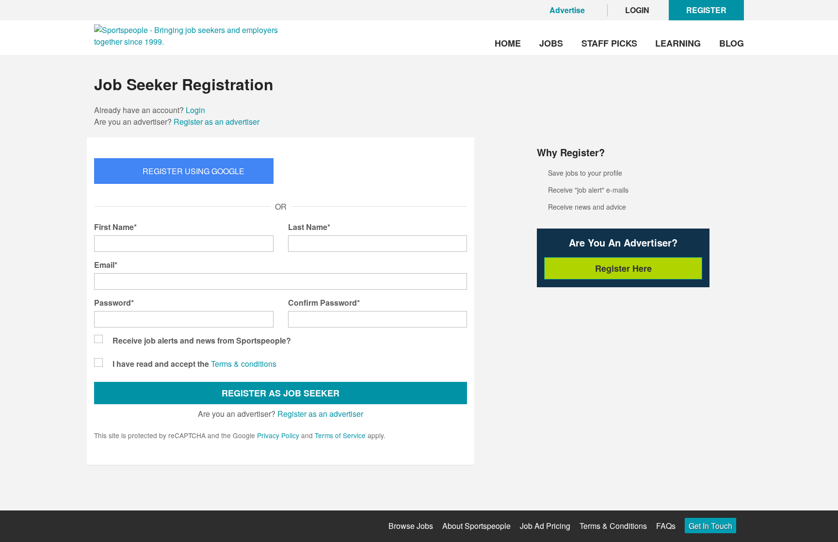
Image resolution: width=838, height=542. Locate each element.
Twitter (127, 524)
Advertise (567, 10)
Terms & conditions (243, 363)
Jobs (551, 43)
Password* (114, 302)
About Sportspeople (476, 525)
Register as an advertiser (216, 121)
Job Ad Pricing (545, 525)
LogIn (637, 10)
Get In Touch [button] (710, 525)
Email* (105, 264)
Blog (731, 43)
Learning (678, 43)
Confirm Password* (324, 302)
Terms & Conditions (613, 525)
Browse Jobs (410, 525)
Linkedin (180, 526)
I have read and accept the (161, 363)
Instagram (153, 526)
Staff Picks (609, 43)
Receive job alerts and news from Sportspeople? (202, 340)
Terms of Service (340, 435)
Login (195, 109)
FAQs (666, 525)
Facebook (100, 526)
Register (706, 10)
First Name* (115, 226)
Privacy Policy (278, 435)
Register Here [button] (623, 268)
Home (508, 43)
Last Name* (309, 226)
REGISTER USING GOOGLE (193, 171)
